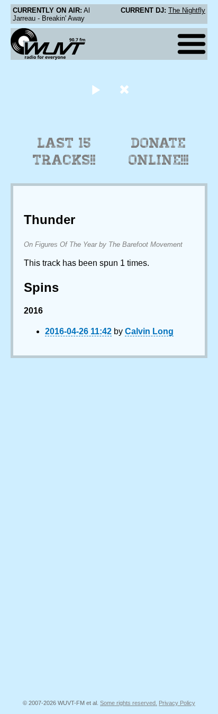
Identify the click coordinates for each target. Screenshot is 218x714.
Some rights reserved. (128, 703)
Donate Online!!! (159, 151)
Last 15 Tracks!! (64, 151)
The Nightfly (186, 10)
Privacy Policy (177, 703)
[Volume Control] (126, 89)
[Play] (95, 89)
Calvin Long (149, 331)
